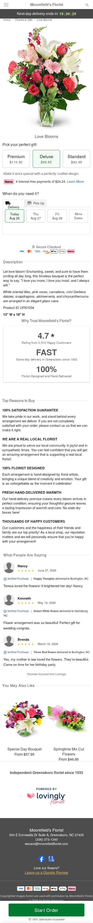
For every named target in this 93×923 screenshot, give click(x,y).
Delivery (13, 206)
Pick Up (38, 203)
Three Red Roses (45, 652)
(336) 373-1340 (46, 839)
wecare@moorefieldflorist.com (46, 843)
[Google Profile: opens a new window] (51, 859)
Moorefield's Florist (46, 4)
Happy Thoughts (44, 579)
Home (7, 19)
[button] (83, 912)
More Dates (78, 216)
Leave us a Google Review (46, 872)
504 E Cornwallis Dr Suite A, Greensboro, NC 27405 (46, 835)
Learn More (75, 181)
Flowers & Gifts (24, 19)
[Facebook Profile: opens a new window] (41, 859)
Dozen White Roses (46, 611)
